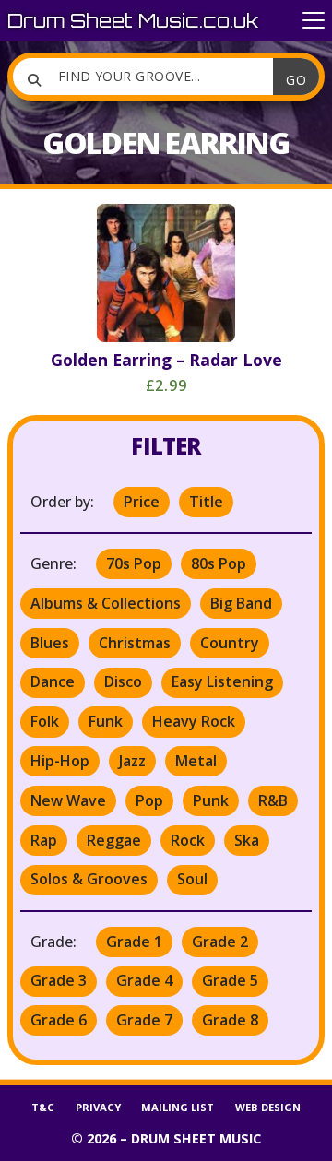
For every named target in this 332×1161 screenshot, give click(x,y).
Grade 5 (230, 980)
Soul (192, 879)
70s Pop (133, 563)
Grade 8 (230, 1020)
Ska (246, 840)
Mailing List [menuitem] (177, 1107)
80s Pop (218, 563)
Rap (43, 840)
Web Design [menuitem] (268, 1107)
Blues (49, 643)
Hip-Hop (59, 761)
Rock (188, 840)
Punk (211, 800)
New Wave (68, 800)
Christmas (135, 643)
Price (142, 502)
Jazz (132, 761)
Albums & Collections (105, 603)
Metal (196, 761)
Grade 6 (58, 1020)
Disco (123, 681)
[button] (313, 20)
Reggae (114, 840)
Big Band (241, 603)
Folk (44, 721)
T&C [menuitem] (42, 1107)
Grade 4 (144, 980)
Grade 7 (144, 1020)
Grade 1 (134, 941)
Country (229, 643)
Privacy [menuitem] (98, 1107)
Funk (106, 721)
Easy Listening (222, 681)
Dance (52, 681)
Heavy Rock (193, 721)
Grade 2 (220, 941)
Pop (149, 800)
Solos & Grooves (89, 879)
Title (206, 502)
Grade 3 (58, 980)
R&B (273, 800)
